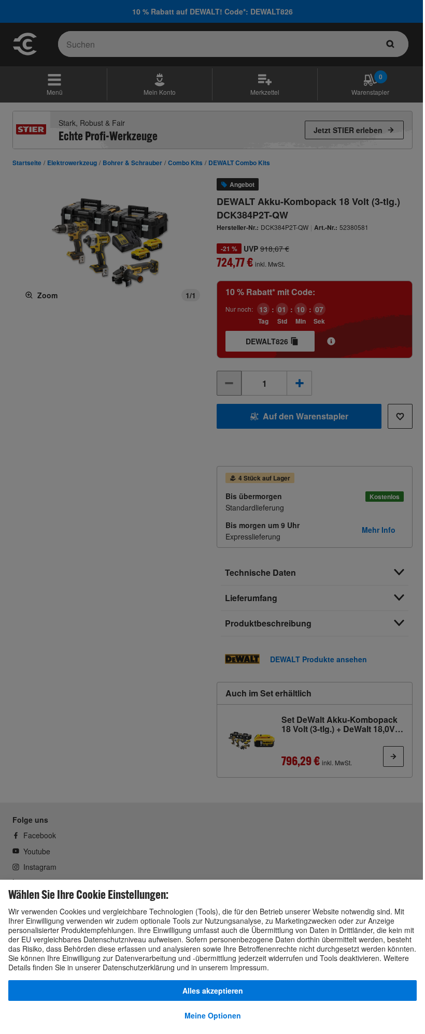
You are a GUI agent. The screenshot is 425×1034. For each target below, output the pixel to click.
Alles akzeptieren (212, 990)
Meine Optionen (213, 1015)
